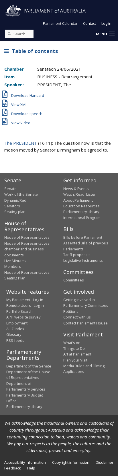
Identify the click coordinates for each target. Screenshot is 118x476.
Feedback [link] (12, 468)
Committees (73, 280)
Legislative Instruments (83, 260)
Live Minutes (15, 260)
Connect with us (77, 317)
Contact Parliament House (85, 323)
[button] (105, 34)
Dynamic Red (15, 200)
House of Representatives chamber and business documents (27, 249)
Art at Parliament (77, 354)
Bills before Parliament (82, 237)
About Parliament (78, 200)
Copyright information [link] (70, 462)
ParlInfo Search (19, 311)
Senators (12, 206)
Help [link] (31, 468)
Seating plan (14, 211)
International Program (82, 217)
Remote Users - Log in (25, 305)
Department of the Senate (28, 366)
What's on (71, 342)
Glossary (13, 334)
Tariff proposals (77, 254)
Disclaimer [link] (104, 462)
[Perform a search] (9, 33)
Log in (106, 23)
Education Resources (81, 206)
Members (12, 266)
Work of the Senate (21, 194)
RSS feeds (15, 340)
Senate (10, 188)
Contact (89, 23)
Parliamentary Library (81, 211)
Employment (16, 323)
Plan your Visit (75, 360)
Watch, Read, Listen (80, 194)
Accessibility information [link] (25, 462)
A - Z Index (15, 328)
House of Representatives (27, 237)
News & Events (76, 188)
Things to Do (74, 348)
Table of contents (33, 51)
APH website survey (23, 317)
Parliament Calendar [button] (60, 23)
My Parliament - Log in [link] (24, 299)
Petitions (70, 311)
